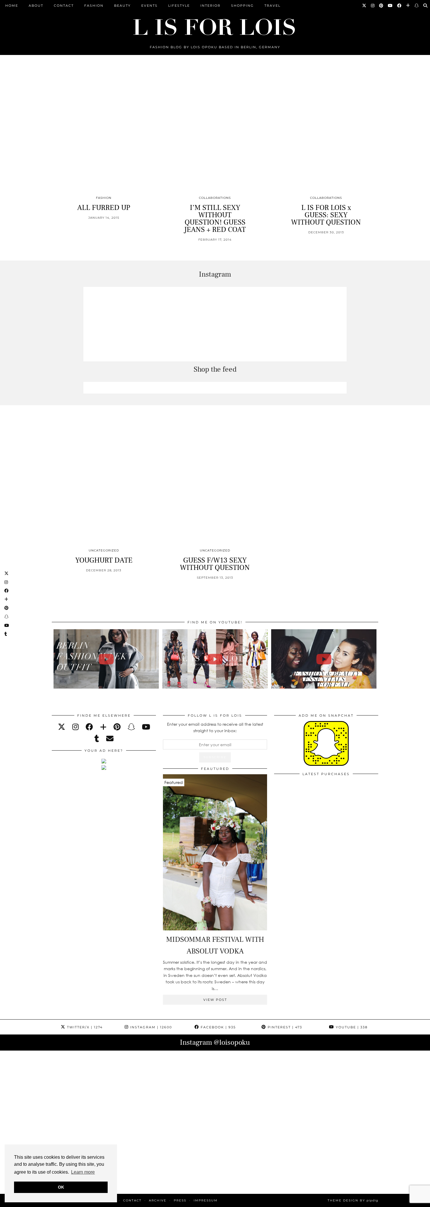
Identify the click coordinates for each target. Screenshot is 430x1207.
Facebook (217, 1027)
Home (11, 6)
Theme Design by (353, 1200)
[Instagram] (373, 5)
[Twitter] (364, 5)
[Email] (109, 738)
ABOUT (36, 6)
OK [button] (61, 1187)
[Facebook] (399, 5)
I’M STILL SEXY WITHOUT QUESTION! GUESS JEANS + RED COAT (215, 218)
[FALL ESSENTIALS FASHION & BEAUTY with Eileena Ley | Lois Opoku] (324, 659)
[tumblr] (96, 738)
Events (149, 6)
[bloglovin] (103, 726)
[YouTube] (390, 5)
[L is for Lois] (215, 24)
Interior (210, 6)
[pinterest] (117, 726)
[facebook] (89, 726)
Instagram (150, 1027)
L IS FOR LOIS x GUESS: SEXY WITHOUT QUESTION (326, 215)
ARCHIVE (157, 1200)
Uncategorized (104, 550)
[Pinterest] (381, 5)
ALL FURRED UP (103, 207)
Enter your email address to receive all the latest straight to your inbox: (215, 727)
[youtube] (146, 726)
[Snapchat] (416, 5)
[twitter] (61, 726)
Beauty (122, 6)
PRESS (180, 1200)
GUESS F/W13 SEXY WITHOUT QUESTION (215, 564)
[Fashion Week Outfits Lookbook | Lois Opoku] (215, 659)
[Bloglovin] (408, 5)
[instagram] (75, 726)
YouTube (351, 1027)
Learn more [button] (83, 1172)
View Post (215, 1000)
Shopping (242, 6)
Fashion (94, 6)
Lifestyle (179, 6)
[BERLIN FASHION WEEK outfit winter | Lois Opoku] (106, 659)
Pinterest (284, 1027)
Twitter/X (84, 1027)
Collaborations (215, 198)
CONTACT (64, 6)
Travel (272, 6)
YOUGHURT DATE (104, 560)
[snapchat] (131, 726)
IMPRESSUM (206, 1200)
